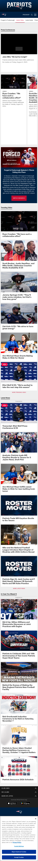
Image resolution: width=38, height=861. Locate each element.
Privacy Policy (16, 842)
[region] (19, 838)
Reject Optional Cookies (19, 852)
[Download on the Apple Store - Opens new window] (12, 803)
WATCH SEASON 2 (19, 198)
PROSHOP (26, 15)
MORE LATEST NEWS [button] (19, 588)
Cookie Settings (19, 846)
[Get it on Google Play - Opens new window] (25, 804)
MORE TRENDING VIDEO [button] (19, 392)
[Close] (36, 819)
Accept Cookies (19, 857)
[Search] (32, 15)
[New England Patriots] (19, 812)
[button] (19, 49)
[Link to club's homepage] (4, 14)
